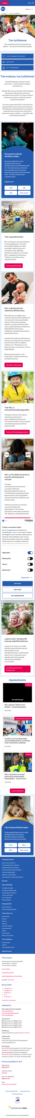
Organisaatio (5, 916)
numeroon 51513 (24, 1033)
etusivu (4, 13)
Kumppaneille (6, 904)
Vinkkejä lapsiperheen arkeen (10, 867)
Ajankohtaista (7, 951)
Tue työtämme (14, 13)
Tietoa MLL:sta (7, 913)
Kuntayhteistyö (6, 907)
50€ (11, 850)
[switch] (30, 558)
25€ (25, 845)
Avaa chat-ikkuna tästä (9, 1084)
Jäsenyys (4, 923)
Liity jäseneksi (12, 68)
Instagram (7, 990)
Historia (4, 919)
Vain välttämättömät (17, 595)
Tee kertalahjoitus (7, 1011)
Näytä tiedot (25, 577)
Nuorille (4, 881)
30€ (12, 193)
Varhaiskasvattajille (7, 888)
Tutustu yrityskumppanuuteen (17, 432)
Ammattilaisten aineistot (9, 893)
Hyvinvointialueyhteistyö (9, 909)
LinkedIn (7, 992)
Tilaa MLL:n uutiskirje (9, 1000)
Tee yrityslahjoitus (7, 1015)
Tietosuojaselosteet (11, 1091)
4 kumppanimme (12, 530)
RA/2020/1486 (6, 1048)
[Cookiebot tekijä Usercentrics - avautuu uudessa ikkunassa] (25, 520)
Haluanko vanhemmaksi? (9, 874)
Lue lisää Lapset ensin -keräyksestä (14, 669)
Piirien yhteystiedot (7, 935)
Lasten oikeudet (6, 897)
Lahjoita (4, 3)
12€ (11, 845)
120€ (12, 188)
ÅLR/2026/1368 (7, 1054)
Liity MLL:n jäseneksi (13, 365)
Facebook (7, 988)
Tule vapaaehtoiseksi (15, 56)
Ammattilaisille (7, 885)
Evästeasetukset (17, 1094)
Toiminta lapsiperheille (8, 872)
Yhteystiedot (6, 933)
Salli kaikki (17, 583)
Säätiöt (4, 931)
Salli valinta (17, 589)
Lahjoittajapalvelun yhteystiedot (12, 976)
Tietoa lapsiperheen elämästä (10, 865)
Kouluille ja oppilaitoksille (9, 890)
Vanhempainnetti (8, 859)
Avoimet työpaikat (7, 926)
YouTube (7, 997)
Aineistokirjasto (6, 900)
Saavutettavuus (25, 1091)
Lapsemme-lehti (6, 928)
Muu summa (24, 193)
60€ (26, 188)
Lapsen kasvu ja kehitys (8, 863)
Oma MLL (11, 980)
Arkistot (4, 921)
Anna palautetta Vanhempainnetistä (12, 877)
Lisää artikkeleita (17, 791)
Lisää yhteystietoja (8, 972)
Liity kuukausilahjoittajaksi (10, 1013)
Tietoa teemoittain (7, 895)
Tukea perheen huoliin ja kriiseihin (11, 870)
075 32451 (6, 969)
